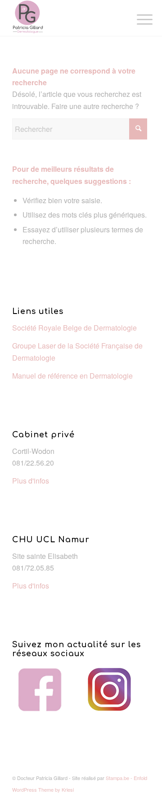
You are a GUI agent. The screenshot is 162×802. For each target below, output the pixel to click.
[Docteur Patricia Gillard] (67, 18)
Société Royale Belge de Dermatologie (74, 328)
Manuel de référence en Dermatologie (72, 375)
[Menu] (138, 19)
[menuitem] (138, 19)
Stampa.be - (120, 777)
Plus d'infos (30, 480)
